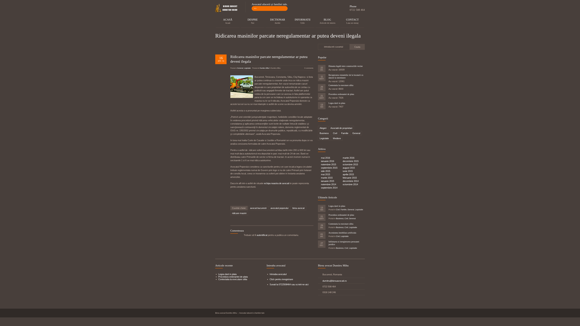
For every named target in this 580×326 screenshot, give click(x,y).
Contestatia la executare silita (341, 85)
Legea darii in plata (337, 103)
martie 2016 (348, 158)
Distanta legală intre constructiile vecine (346, 66)
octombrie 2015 (350, 164)
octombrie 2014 (350, 184)
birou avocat (298, 208)
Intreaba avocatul (278, 274)
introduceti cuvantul (333, 46)
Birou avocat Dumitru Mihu (226, 313)
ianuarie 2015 (327, 181)
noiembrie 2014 (328, 184)
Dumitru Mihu (264, 68)
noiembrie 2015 (328, 164)
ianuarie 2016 (327, 161)
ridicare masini (239, 213)
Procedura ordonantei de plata (341, 94)
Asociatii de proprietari (341, 128)
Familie (344, 133)
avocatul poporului (279, 208)
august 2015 (349, 167)
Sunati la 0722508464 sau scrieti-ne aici (289, 284)
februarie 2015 (350, 177)
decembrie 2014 (351, 181)
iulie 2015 (325, 171)
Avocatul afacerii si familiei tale (251, 313)
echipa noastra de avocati (277, 183)
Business (324, 133)
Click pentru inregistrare (281, 279)
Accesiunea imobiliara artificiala (342, 233)
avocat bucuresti (258, 208)
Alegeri (323, 128)
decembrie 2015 (351, 161)
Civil (335, 133)
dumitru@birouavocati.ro (334, 281)
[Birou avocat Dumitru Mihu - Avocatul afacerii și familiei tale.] (227, 8)
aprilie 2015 (348, 174)
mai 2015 (325, 174)
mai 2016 (325, 158)
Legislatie (247, 68)
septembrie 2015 (329, 167)
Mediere (337, 138)
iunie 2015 (348, 171)
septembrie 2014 (329, 187)
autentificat (262, 235)
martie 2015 (327, 177)
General (240, 68)
